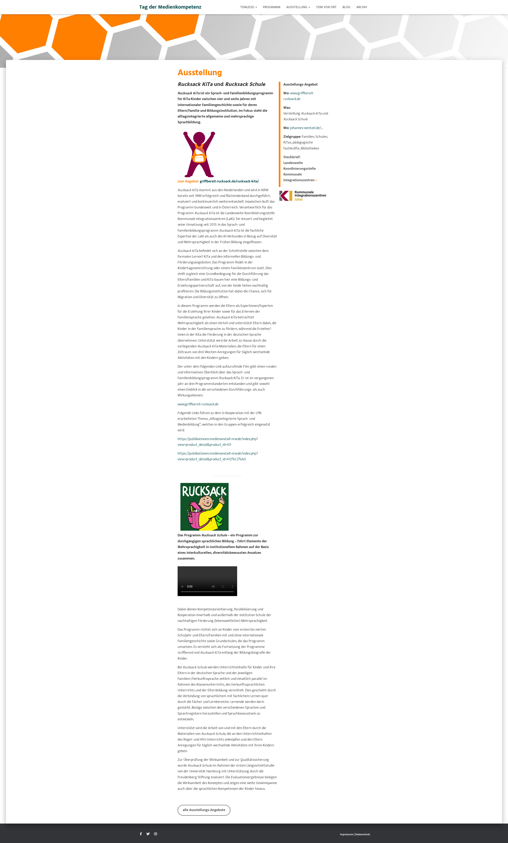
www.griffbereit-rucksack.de (198, 404)
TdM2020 (247, 7)
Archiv (361, 7)
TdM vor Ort (326, 7)
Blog (346, 7)
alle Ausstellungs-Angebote (204, 810)
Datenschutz (362, 834)
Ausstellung (297, 7)
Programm (271, 7)
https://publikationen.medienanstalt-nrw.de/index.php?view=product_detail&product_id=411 (218, 442)
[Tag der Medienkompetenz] (170, 7)
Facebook (141, 834)
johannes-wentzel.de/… (306, 128)
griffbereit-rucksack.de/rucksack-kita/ (229, 181)
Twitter (148, 834)
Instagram (155, 834)
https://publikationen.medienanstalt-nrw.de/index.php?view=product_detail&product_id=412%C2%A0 (218, 456)
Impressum (346, 834)
